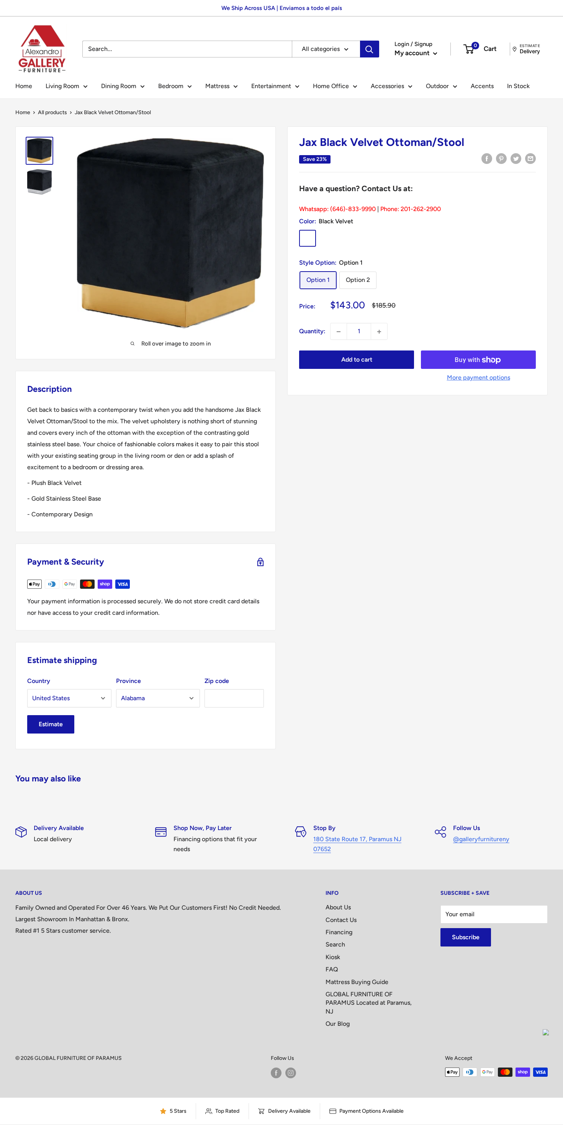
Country (38, 680)
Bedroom (170, 86)
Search (335, 944)
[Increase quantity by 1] (379, 332)
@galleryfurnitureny (481, 839)
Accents (482, 86)
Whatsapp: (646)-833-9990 (337, 209)
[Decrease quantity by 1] (339, 332)
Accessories (387, 86)
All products (52, 112)
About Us (338, 907)
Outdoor (437, 86)
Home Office (331, 86)
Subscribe (466, 937)
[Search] (369, 49)
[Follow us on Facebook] (276, 1073)
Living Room (62, 86)
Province (128, 680)
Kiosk (333, 957)
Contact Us (341, 920)
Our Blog (338, 1023)
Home (23, 86)
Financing (339, 932)
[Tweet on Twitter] (516, 158)
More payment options (478, 378)
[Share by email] (530, 158)
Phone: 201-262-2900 (410, 209)
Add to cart (356, 360)
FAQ (332, 969)
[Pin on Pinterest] (501, 158)
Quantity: (312, 331)
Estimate (51, 724)
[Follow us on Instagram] (290, 1073)
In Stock (518, 86)
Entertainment (271, 86)
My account (412, 53)
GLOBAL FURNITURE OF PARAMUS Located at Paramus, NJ (369, 1003)
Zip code (217, 680)
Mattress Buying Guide (357, 982)
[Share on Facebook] (486, 158)
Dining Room (118, 86)
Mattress (217, 86)
